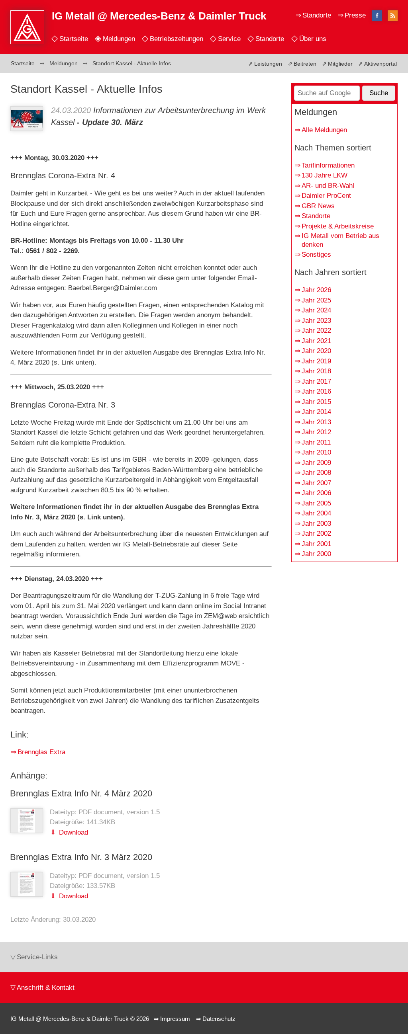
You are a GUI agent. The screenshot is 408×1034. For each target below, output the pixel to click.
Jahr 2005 (316, 503)
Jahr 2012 (316, 432)
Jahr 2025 (316, 300)
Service (229, 39)
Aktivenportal (380, 64)
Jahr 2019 (316, 361)
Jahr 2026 (316, 290)
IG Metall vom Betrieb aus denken (340, 240)
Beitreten (305, 64)
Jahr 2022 (316, 330)
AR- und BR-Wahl (328, 185)
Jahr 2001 (316, 544)
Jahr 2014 (316, 412)
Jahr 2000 (316, 554)
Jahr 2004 (316, 513)
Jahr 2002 (316, 533)
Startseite (73, 39)
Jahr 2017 (316, 381)
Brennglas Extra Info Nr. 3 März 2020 (81, 857)
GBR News (318, 206)
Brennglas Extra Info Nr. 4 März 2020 (81, 793)
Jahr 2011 (316, 442)
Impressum (175, 1018)
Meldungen (119, 39)
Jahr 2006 (316, 493)
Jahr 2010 (316, 452)
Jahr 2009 (316, 462)
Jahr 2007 (316, 483)
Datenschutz (218, 1018)
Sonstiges (316, 254)
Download (72, 832)
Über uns (312, 39)
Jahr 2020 (316, 351)
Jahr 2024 (316, 310)
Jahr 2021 (316, 341)
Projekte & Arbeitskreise (338, 226)
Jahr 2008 (316, 472)
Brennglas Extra (41, 752)
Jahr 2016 (316, 391)
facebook (377, 15)
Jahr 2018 (316, 371)
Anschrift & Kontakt (46, 987)
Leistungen (268, 64)
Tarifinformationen (328, 165)
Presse (355, 15)
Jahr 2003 (316, 523)
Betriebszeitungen (176, 39)
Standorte (269, 39)
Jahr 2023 (316, 320)
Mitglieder (340, 64)
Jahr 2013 (316, 422)
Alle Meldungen (324, 130)
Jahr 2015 (316, 402)
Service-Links (37, 957)
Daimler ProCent (326, 195)
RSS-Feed (393, 16)
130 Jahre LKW (324, 175)
